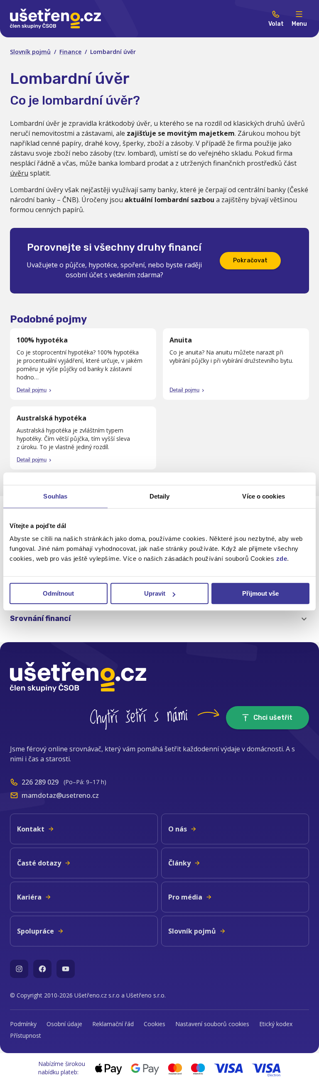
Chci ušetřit (272, 717)
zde (281, 558)
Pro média (185, 897)
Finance (70, 52)
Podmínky (23, 1024)
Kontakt (30, 829)
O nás (177, 829)
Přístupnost (25, 1035)
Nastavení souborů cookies (212, 1024)
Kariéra (29, 897)
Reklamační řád (113, 1024)
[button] (159, 619)
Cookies (154, 1024)
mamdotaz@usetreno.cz (60, 795)
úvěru (19, 173)
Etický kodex (275, 1024)
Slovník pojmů (30, 52)
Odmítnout (58, 593)
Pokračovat (250, 260)
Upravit (154, 593)
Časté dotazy (39, 863)
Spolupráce (35, 931)
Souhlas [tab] (55, 496)
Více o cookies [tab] (263, 496)
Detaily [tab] (160, 496)
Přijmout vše (260, 593)
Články (179, 863)
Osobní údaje (64, 1024)
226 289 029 (40, 782)
